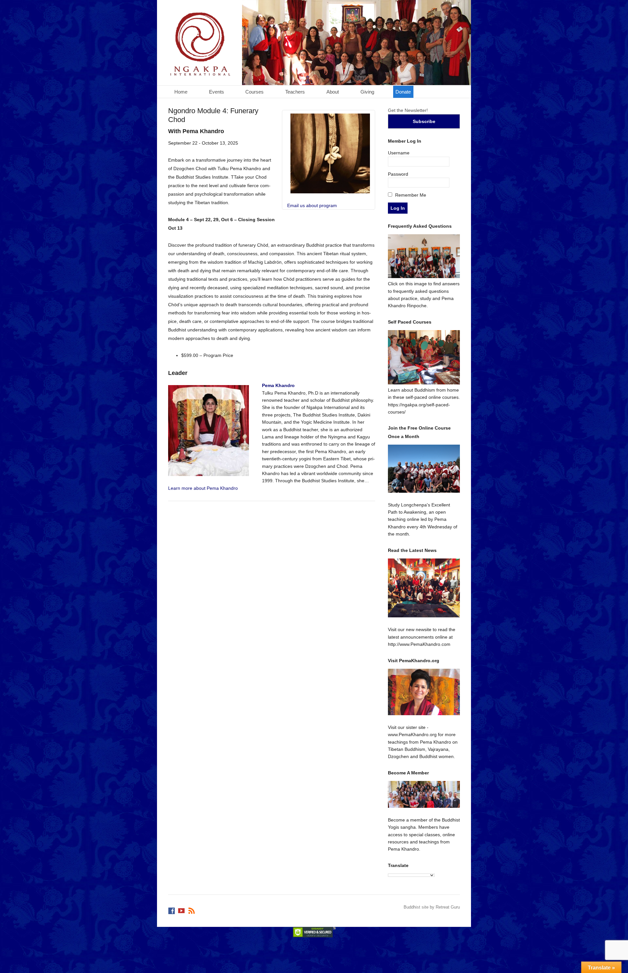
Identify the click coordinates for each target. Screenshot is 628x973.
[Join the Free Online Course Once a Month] (424, 469)
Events (216, 92)
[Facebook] (172, 909)
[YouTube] (182, 909)
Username (399, 152)
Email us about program (312, 205)
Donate (403, 92)
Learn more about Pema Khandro (203, 488)
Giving (367, 92)
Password (398, 174)
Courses (254, 92)
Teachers (295, 92)
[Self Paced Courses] (424, 382)
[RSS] (192, 909)
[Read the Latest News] (424, 588)
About (332, 92)
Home (180, 92)
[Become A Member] (424, 794)
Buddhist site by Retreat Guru (432, 907)
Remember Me (410, 195)
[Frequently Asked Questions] (424, 276)
